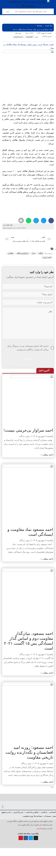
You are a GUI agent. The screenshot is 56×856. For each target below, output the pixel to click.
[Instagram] (36, 838)
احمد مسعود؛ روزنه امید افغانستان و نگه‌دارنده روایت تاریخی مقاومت (29, 752)
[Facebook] (26, 838)
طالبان (10, 253)
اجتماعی (52, 812)
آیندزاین (38, 828)
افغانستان (29, 37)
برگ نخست (48, 25)
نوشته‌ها (39, 25)
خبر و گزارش (18, 37)
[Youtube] (21, 838)
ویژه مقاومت (28, 816)
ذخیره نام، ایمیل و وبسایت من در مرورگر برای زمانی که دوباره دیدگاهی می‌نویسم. (27, 348)
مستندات (47, 816)
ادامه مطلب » (47, 455)
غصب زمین (47, 257)
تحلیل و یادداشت (32, 812)
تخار (33, 253)
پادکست (44, 812)
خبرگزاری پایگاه (22, 253)
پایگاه (41, 253)
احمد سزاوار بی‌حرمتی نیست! (28, 430)
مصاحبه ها (38, 816)
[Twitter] (31, 838)
